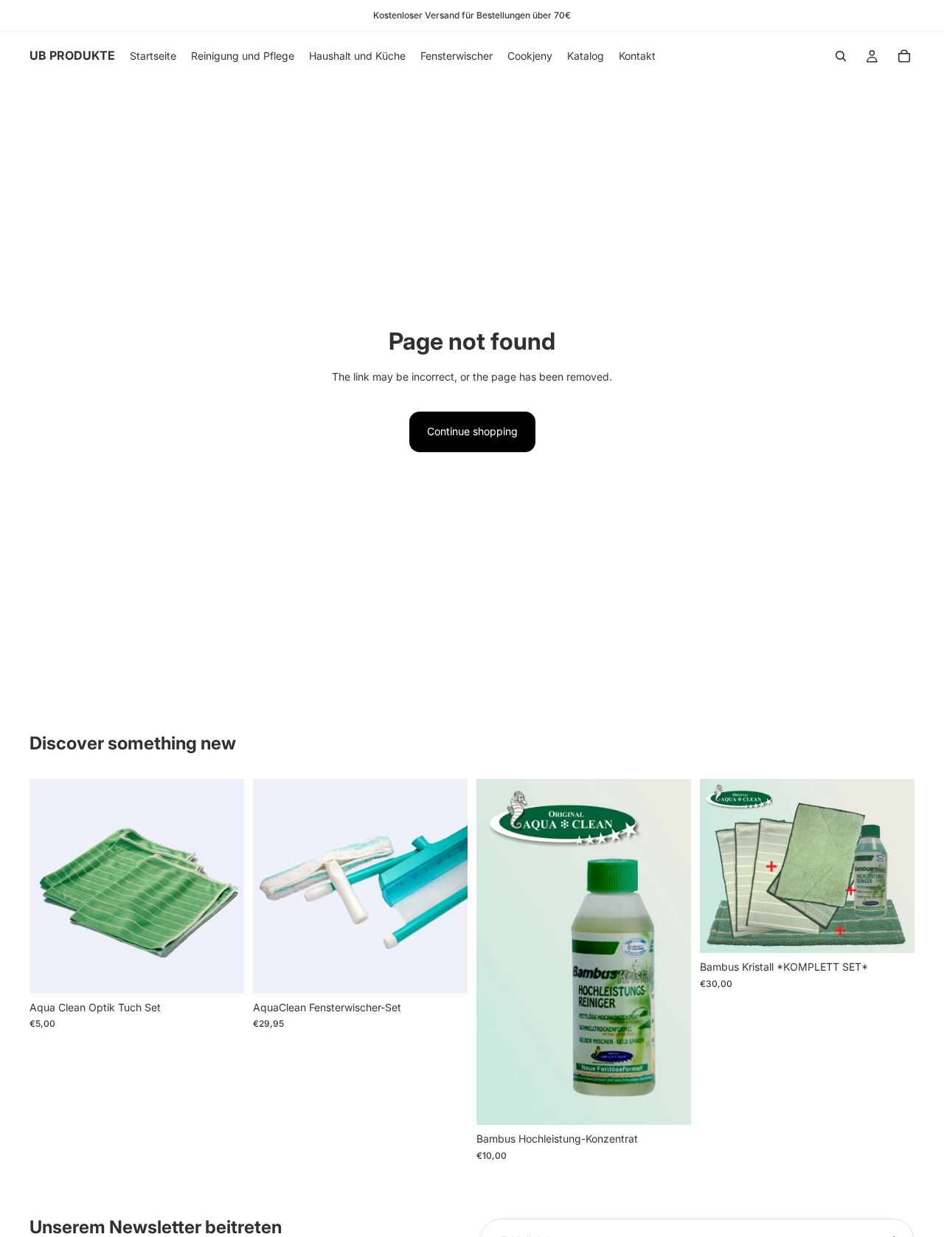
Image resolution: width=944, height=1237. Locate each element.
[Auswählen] (668, 1102)
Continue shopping (472, 431)
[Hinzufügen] (221, 970)
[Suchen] (841, 56)
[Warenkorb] (904, 56)
